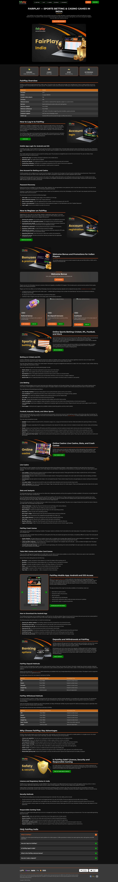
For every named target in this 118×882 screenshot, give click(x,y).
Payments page (36, 671)
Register (95, 2)
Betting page (71, 415)
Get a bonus (26, 323)
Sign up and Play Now (59, 21)
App (44, 2)
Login (88, 2)
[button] (29, 71)
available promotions (86, 289)
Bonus (57, 2)
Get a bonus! (59, 279)
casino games (62, 451)
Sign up (34, 323)
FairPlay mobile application (58, 579)
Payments (64, 2)
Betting (38, 2)
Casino (50, 2)
